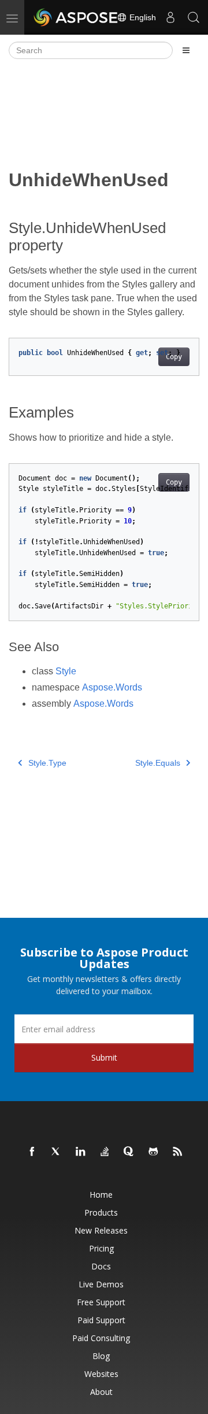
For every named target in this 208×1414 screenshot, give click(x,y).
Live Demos (101, 1284)
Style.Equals (157, 762)
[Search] (193, 17)
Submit (104, 1057)
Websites (101, 1373)
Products (101, 1212)
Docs (101, 1266)
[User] (170, 17)
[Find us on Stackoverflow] (105, 1152)
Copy (174, 357)
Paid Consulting (101, 1337)
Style (65, 671)
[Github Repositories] (153, 1152)
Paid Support (101, 1320)
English (141, 17)
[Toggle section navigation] (186, 50)
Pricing (101, 1248)
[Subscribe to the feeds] (177, 1152)
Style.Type (47, 762)
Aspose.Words (112, 687)
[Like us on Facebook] (32, 1152)
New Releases (101, 1230)
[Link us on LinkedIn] (80, 1152)
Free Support (101, 1302)
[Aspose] (76, 17)
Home (101, 1194)
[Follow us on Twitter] (56, 1152)
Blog (101, 1355)
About (101, 1391)
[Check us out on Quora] (129, 1152)
